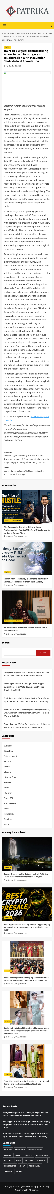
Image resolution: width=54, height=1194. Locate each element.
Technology (9, 814)
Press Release (16, 520)
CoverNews (20, 1190)
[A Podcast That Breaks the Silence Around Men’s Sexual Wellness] (27, 607)
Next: (24, 471)
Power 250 (8, 798)
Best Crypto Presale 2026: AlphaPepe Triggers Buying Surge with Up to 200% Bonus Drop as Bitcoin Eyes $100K (24, 686)
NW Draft (8, 793)
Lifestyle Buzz (10, 777)
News (6, 787)
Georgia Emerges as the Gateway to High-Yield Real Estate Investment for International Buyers (26, 674)
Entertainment (10, 756)
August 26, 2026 (21, 536)
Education (8, 751)
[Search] (50, 25)
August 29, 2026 (21, 880)
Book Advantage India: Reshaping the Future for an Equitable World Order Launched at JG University (26, 699)
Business (8, 746)
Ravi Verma (9, 536)
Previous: (26, 457)
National (7, 782)
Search (6, 643)
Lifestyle (7, 772)
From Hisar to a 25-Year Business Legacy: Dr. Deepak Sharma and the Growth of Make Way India (27, 725)
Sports (6, 808)
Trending (8, 819)
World (6, 824)
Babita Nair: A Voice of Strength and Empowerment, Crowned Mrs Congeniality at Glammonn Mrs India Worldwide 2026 (27, 712)
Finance (7, 761)
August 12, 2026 (21, 634)
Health (7, 47)
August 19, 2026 (21, 585)
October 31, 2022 (15, 66)
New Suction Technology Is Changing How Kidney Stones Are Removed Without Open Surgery (26, 580)
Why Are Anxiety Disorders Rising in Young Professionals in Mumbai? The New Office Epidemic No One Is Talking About (27, 530)
